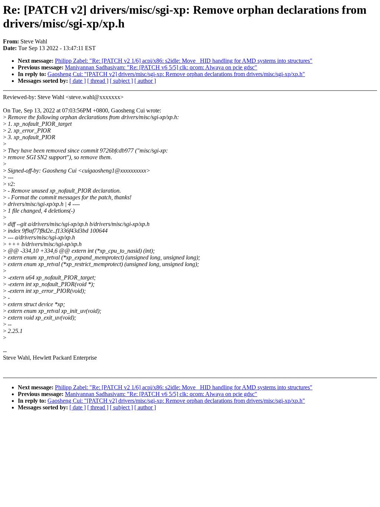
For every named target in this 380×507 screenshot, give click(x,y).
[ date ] (77, 81)
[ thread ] (97, 81)
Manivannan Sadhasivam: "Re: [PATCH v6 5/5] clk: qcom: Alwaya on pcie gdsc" (161, 67)
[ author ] (145, 81)
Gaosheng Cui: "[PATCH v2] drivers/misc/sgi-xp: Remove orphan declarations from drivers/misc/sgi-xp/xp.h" (176, 74)
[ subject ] (121, 81)
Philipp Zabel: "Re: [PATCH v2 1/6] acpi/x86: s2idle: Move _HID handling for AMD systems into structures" (183, 61)
